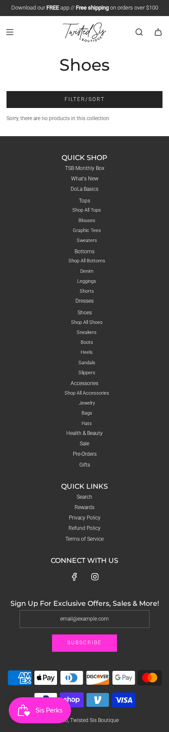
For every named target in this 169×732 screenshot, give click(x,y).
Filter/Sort (85, 99)
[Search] (139, 32)
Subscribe (84, 643)
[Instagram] (94, 576)
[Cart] (158, 32)
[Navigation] (9, 32)
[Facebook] (74, 576)
